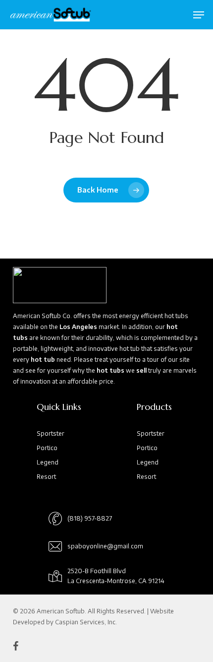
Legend (47, 462)
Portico (47, 448)
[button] (198, 15)
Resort (46, 476)
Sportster (50, 433)
